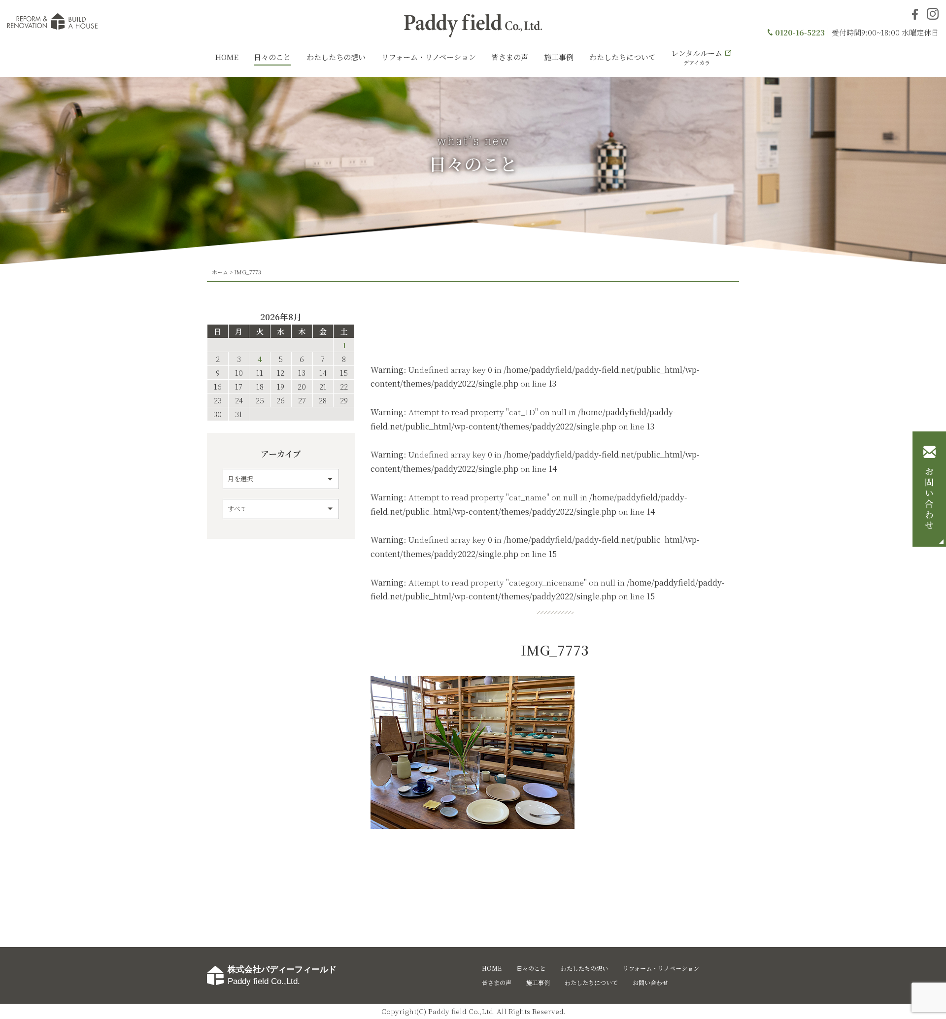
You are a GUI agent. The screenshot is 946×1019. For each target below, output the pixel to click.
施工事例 (559, 57)
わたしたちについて (622, 57)
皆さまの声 (509, 57)
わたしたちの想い (336, 57)
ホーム (220, 272)
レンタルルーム (696, 57)
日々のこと (272, 57)
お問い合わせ (929, 499)
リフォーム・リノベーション (428, 57)
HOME (226, 57)
